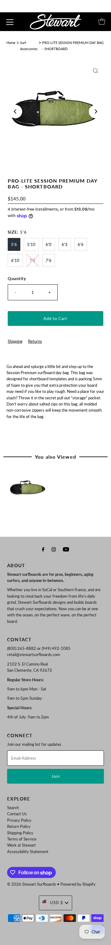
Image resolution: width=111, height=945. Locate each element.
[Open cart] (101, 21)
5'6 (14, 244)
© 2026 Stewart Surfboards (31, 884)
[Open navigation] (10, 21)
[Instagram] (53, 549)
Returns (35, 341)
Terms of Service (21, 838)
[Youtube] (66, 549)
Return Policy (19, 826)
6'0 (48, 244)
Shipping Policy (20, 832)
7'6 (48, 260)
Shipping (15, 341)
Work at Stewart (21, 845)
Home (10, 43)
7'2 (32, 260)
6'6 (81, 244)
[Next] (95, 111)
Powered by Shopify (78, 884)
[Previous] (15, 111)
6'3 (65, 244)
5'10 (31, 244)
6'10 (15, 260)
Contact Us (17, 813)
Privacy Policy (19, 820)
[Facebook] (43, 549)
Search (13, 807)
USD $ (56, 902)
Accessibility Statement (27, 851)
